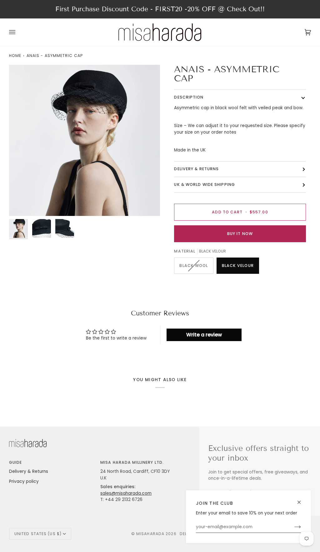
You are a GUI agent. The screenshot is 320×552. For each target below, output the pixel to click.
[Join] (292, 527)
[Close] (301, 499)
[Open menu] (18, 32)
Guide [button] (15, 462)
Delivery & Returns (28, 471)
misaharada (150, 533)
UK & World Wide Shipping (204, 184)
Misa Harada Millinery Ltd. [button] (132, 462)
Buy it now (240, 233)
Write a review (204, 334)
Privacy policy (24, 481)
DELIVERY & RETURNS (196, 168)
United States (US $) (38, 533)
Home (15, 55)
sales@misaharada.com (126, 493)
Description (188, 97)
